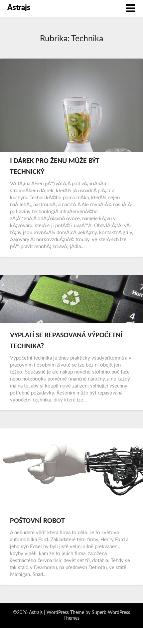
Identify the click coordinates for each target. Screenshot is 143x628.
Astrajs (18, 7)
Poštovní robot (37, 521)
